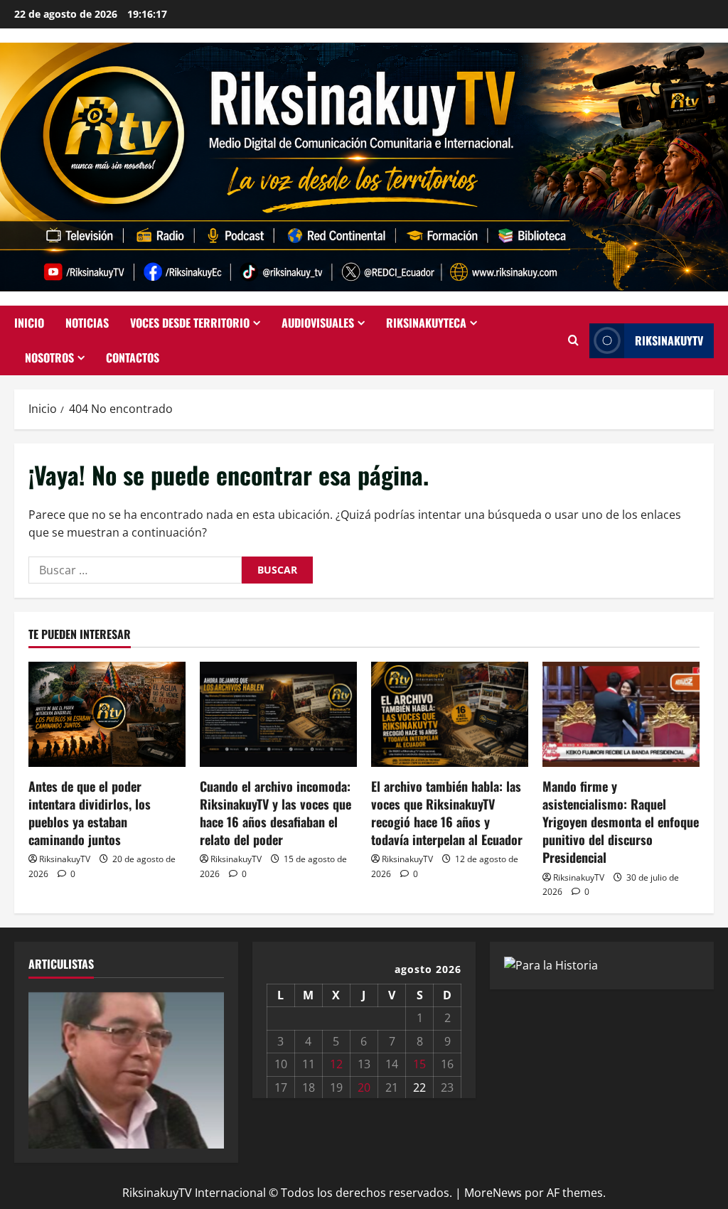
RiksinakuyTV (669, 340)
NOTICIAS (87, 322)
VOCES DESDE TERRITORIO (190, 322)
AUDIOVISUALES (318, 322)
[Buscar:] (135, 570)
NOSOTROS (49, 357)
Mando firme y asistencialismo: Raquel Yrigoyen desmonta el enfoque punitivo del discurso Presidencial (620, 822)
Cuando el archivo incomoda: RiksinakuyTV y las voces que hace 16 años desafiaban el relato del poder (275, 813)
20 (364, 1087)
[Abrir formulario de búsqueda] (573, 340)
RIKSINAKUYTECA (426, 322)
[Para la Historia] (551, 964)
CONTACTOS (132, 357)
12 (336, 1064)
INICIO (29, 322)
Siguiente (206, 1067)
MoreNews (493, 1192)
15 (419, 1064)
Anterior (46, 1067)
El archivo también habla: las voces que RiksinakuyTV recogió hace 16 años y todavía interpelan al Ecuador (447, 813)
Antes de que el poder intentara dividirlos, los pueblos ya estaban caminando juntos (89, 813)
